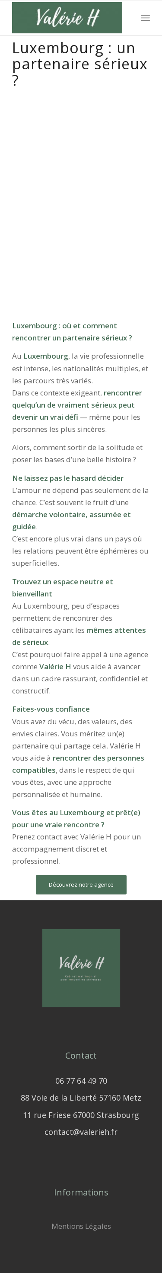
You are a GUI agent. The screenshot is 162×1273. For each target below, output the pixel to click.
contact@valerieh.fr (81, 1132)
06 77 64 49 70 (81, 1080)
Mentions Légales (81, 1226)
